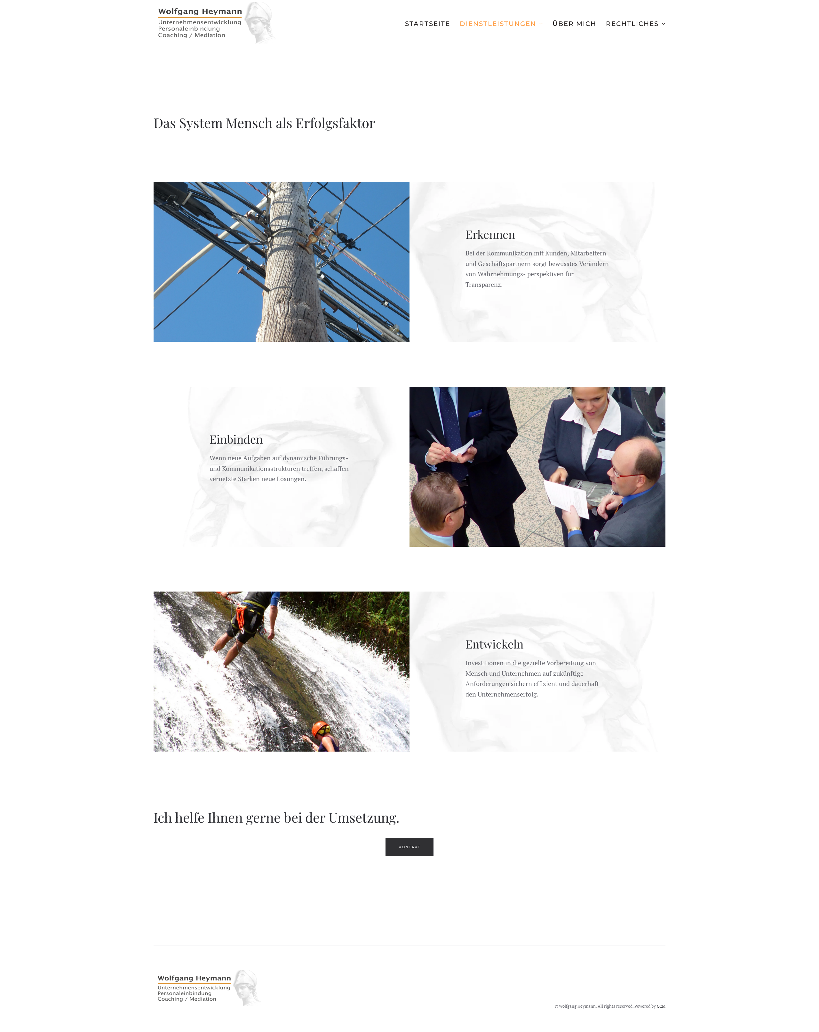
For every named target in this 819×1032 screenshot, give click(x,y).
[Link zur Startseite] (210, 988)
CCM (661, 1006)
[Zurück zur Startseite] (218, 23)
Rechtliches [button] (632, 24)
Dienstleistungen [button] (498, 24)
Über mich (574, 24)
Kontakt (409, 847)
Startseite (427, 24)
